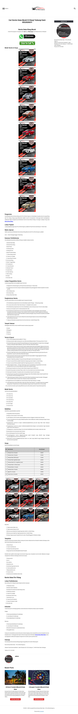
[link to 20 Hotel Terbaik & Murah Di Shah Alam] (15, 677)
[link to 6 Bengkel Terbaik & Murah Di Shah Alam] (39, 677)
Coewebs (42, 711)
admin (17, 656)
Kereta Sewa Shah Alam (40, 634)
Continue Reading (15, 699)
